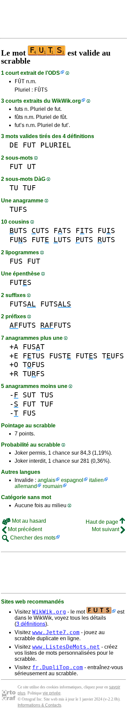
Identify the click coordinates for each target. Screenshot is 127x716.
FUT (29, 145)
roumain (52, 486)
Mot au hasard (28, 521)
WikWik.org (66, 101)
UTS (18, 230)
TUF (29, 188)
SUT (29, 395)
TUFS (18, 209)
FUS (106, 230)
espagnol (72, 480)
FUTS (20, 282)
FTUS (34, 356)
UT (31, 166)
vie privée (52, 693)
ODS (54, 73)
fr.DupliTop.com (57, 667)
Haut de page (103, 522)
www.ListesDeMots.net (66, 647)
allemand (26, 486)
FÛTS (41, 90)
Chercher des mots (32, 538)
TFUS (34, 364)
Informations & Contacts (39, 705)
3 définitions (30, 624)
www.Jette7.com (56, 632)
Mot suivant (106, 529)
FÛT (20, 81)
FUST (34, 347)
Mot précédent (24, 529)
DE (13, 145)
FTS (62, 230)
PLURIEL (55, 145)
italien (96, 480)
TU (13, 188)
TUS (47, 395)
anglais (46, 480)
